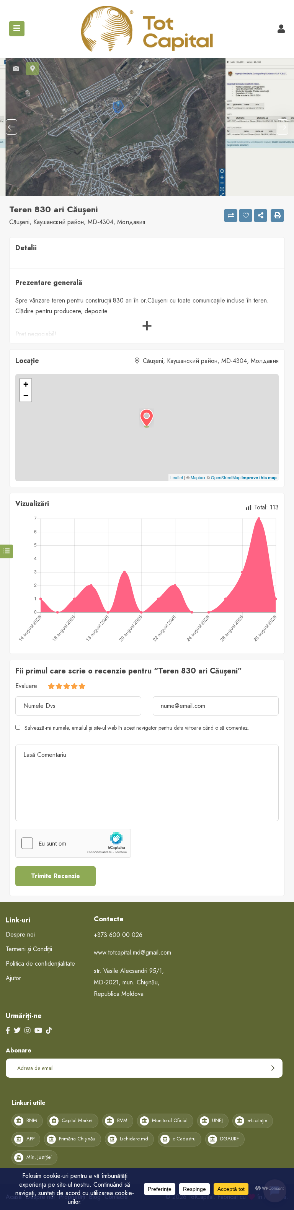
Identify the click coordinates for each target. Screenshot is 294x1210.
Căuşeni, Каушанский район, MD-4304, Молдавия (77, 222)
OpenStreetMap (225, 477)
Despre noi (20, 934)
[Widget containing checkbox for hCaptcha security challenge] (73, 843)
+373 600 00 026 (118, 934)
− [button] (25, 395)
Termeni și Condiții (29, 949)
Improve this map (259, 477)
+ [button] (25, 384)
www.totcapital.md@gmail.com (132, 952)
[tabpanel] (147, 127)
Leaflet (176, 477)
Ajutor (13, 978)
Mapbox (198, 477)
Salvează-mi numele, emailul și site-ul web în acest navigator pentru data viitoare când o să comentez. (136, 728)
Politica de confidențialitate (40, 963)
